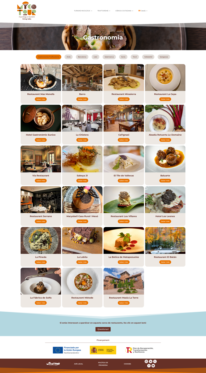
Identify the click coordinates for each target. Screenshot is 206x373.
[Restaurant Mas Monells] (41, 77)
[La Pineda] (41, 240)
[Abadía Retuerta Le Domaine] (165, 118)
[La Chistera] (82, 118)
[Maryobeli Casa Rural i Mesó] (82, 199)
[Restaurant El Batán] (165, 240)
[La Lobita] (82, 240)
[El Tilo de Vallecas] (124, 159)
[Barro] (82, 77)
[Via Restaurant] (41, 159)
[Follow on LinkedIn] (150, 361)
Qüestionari (103, 329)
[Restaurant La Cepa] (165, 77)
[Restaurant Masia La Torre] (124, 281)
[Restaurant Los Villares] (124, 199)
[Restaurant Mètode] (82, 281)
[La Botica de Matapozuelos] (124, 240)
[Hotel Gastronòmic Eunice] (41, 118)
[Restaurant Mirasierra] (124, 77)
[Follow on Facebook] (149, 365)
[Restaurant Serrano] (41, 199)
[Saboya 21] (82, 159)
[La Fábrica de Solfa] (41, 281)
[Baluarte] (165, 159)
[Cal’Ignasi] (124, 118)
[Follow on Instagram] (146, 361)
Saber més (40, 99)
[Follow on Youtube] (153, 365)
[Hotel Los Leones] (165, 199)
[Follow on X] (155, 361)
